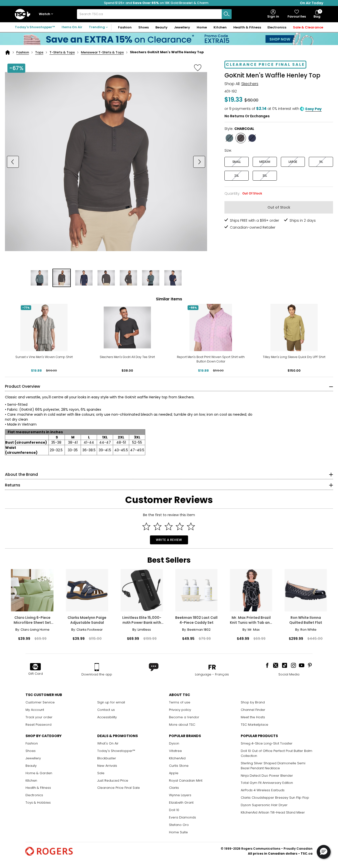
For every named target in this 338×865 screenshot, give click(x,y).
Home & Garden (38, 773)
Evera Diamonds (182, 817)
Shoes (30, 750)
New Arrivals (107, 765)
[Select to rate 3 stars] (169, 526)
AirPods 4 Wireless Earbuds (263, 790)
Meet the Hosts (253, 717)
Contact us (106, 709)
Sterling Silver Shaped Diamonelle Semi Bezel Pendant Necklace (273, 765)
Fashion (22, 52)
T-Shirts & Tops (62, 52)
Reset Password (38, 724)
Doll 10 (174, 810)
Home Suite (178, 832)
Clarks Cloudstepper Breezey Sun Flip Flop (275, 797)
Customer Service (40, 702)
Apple (173, 773)
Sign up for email (111, 702)
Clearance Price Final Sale (118, 787)
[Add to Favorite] (198, 68)
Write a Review (169, 540)
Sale (100, 773)
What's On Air (108, 743)
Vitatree (175, 750)
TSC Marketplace (254, 724)
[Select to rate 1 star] (146, 526)
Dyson (174, 743)
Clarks (174, 787)
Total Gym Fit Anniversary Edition (267, 782)
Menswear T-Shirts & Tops (102, 52)
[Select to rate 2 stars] (157, 526)
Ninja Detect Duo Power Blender (267, 775)
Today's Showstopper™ (35, 27)
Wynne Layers (180, 795)
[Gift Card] (35, 667)
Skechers (249, 84)
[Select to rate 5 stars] (191, 526)
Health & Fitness (38, 787)
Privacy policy (180, 709)
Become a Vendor (184, 717)
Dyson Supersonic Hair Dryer (264, 805)
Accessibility (107, 717)
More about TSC (182, 724)
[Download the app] (96, 667)
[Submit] (227, 14)
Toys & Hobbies (38, 802)
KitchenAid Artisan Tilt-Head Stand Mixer (273, 812)
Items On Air (72, 27)
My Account (34, 709)
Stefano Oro (179, 824)
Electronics (34, 795)
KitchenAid (177, 758)
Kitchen (31, 780)
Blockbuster (106, 758)
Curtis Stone (179, 765)
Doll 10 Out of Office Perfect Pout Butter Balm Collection (276, 753)
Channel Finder (253, 709)
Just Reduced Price (112, 780)
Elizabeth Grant (181, 802)
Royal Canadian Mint (185, 780)
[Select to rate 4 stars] (180, 526)
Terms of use (179, 702)
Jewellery (33, 758)
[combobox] (154, 14)
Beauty (31, 765)
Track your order (38, 717)
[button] (47, 14)
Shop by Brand (253, 702)
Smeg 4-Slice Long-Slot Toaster (266, 743)
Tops (39, 52)
